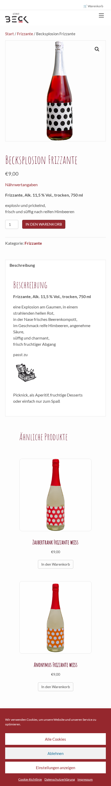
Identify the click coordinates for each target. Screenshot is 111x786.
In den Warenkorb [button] (55, 564)
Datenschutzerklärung (59, 779)
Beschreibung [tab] (22, 265)
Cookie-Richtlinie (30, 779)
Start (9, 33)
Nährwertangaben (21, 184)
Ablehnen (55, 753)
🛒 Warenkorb (93, 6)
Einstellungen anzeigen (55, 767)
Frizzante (25, 33)
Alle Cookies (55, 739)
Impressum (85, 779)
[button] (97, 49)
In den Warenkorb (44, 224)
